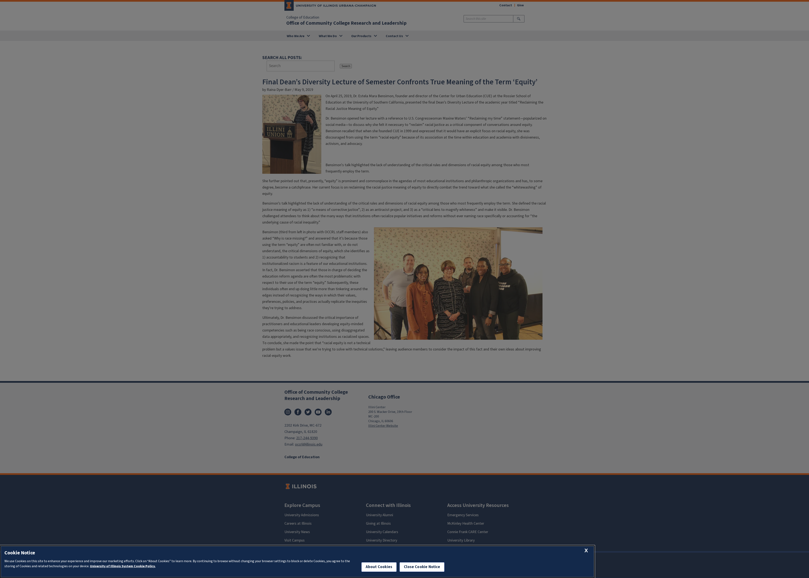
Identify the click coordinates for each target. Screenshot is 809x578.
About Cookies (379, 567)
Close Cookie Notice (422, 567)
